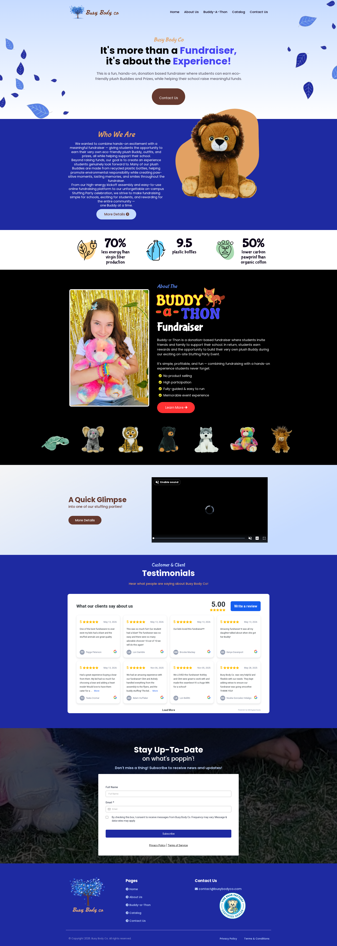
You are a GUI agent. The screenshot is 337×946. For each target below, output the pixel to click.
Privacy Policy (157, 845)
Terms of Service (178, 845)
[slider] (199, 538)
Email (110, 802)
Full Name (112, 787)
